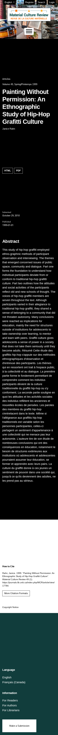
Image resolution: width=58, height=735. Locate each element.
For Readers (10, 700)
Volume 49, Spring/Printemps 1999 (19, 84)
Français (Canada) (13, 682)
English (6, 677)
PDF (18, 170)
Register (29, 2)
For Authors (9, 705)
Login (52, 2)
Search (41, 2)
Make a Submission (19, 725)
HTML (7, 170)
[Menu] (29, 31)
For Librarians (10, 710)
